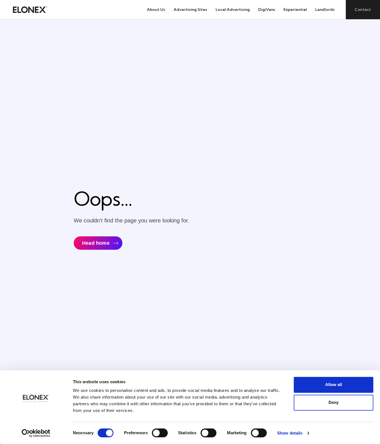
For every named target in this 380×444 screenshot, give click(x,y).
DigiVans (266, 9)
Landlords (325, 9)
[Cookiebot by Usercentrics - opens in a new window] (36, 433)
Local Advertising (233, 9)
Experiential (295, 9)
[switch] (160, 432)
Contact (363, 9)
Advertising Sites (190, 9)
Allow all (333, 384)
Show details (289, 433)
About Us (156, 9)
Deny (334, 402)
